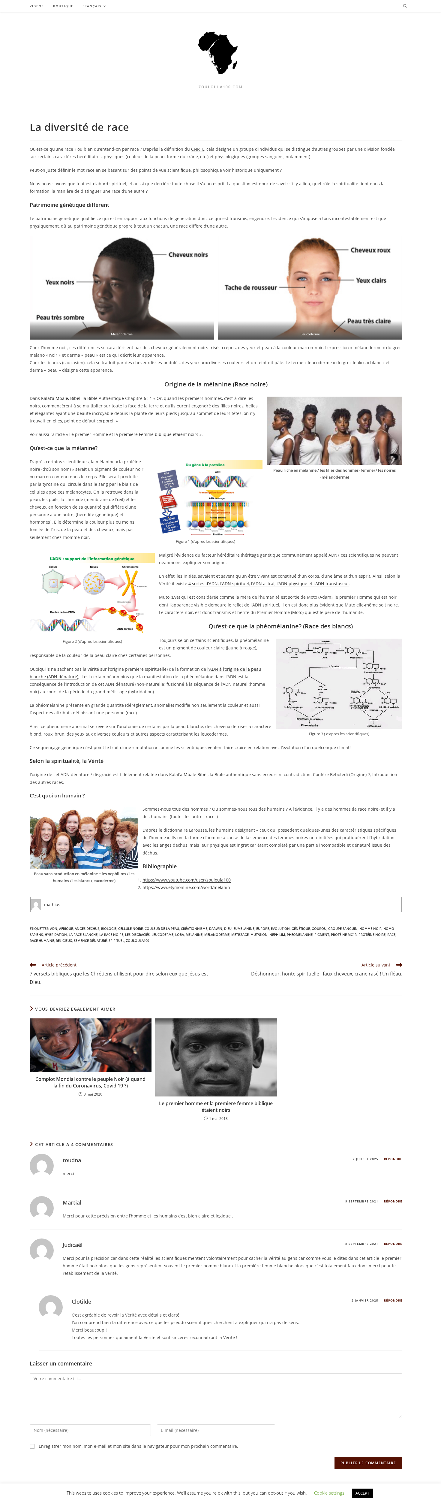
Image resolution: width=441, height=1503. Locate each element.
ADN (53, 928)
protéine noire (372, 934)
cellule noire (130, 928)
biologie (108, 928)
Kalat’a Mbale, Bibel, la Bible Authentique (82, 398)
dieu (228, 928)
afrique (66, 928)
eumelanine (243, 928)
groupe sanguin (343, 928)
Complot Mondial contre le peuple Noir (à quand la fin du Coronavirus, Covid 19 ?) (90, 1082)
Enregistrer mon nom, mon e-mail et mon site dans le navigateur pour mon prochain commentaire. (138, 1446)
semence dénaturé (90, 940)
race (391, 934)
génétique (301, 928)
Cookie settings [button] (329, 1493)
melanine (194, 934)
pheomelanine (300, 934)
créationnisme (194, 928)
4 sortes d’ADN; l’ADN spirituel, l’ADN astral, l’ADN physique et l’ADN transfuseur (268, 583)
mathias (52, 904)
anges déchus (87, 928)
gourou (319, 928)
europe (262, 928)
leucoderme (162, 934)
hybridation (56, 934)
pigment (321, 934)
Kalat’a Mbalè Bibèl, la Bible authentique (210, 774)
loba (179, 934)
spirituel (116, 940)
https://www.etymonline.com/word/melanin (186, 887)
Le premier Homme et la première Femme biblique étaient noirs (133, 434)
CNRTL (197, 149)
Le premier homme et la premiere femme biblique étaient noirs (216, 1106)
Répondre (393, 1159)
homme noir (370, 928)
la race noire (111, 934)
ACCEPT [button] (362, 1493)
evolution (280, 928)
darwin (215, 928)
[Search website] (405, 6)
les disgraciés (137, 934)
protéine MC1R (344, 934)
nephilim (277, 934)
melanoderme (217, 934)
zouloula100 (137, 940)
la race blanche (83, 934)
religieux (64, 940)
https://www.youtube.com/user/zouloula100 (186, 880)
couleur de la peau (162, 928)
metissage (240, 934)
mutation (259, 934)
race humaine (42, 940)
